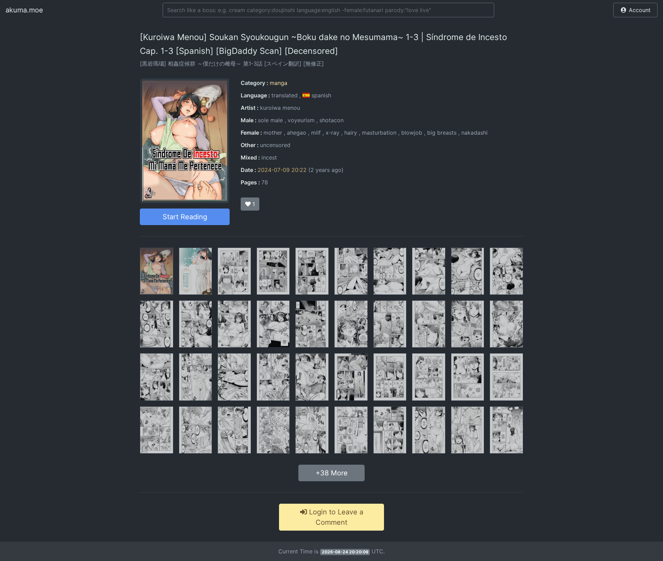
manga (278, 82)
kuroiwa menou (280, 107)
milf (316, 132)
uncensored (275, 145)
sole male (270, 120)
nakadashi (474, 132)
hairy (350, 132)
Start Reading (185, 217)
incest (269, 157)
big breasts (442, 132)
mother (272, 132)
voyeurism (301, 120)
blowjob (411, 132)
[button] (635, 10)
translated (284, 95)
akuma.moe (24, 10)
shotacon (331, 120)
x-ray (332, 132)
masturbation (379, 132)
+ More (332, 473)
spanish (320, 95)
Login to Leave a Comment (335, 517)
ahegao (296, 132)
